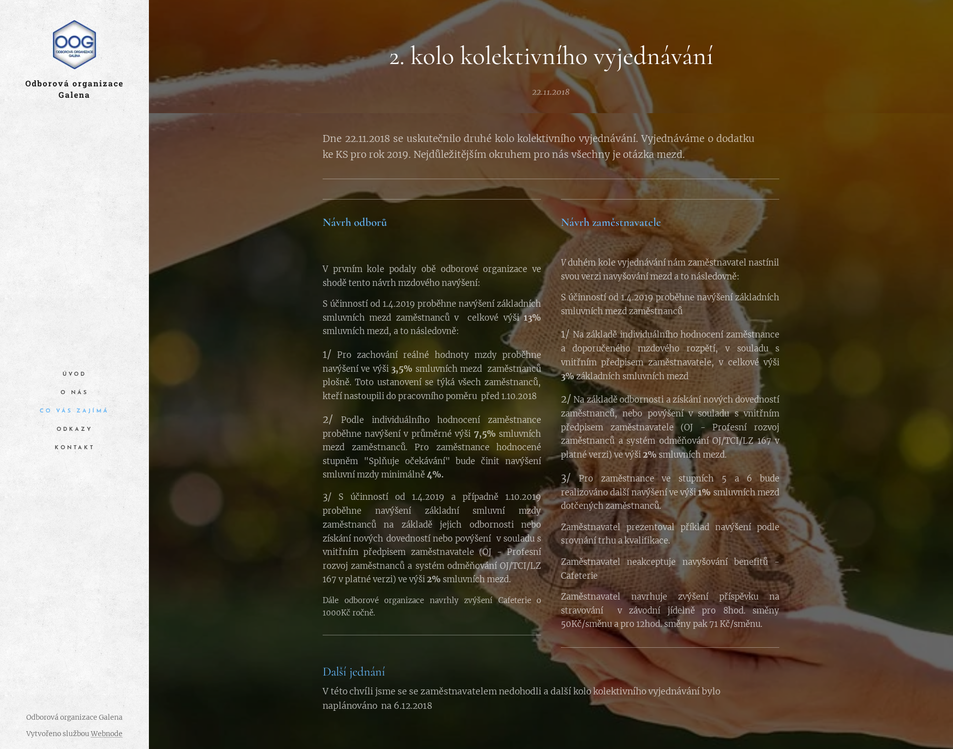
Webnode (107, 733)
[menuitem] (74, 374)
